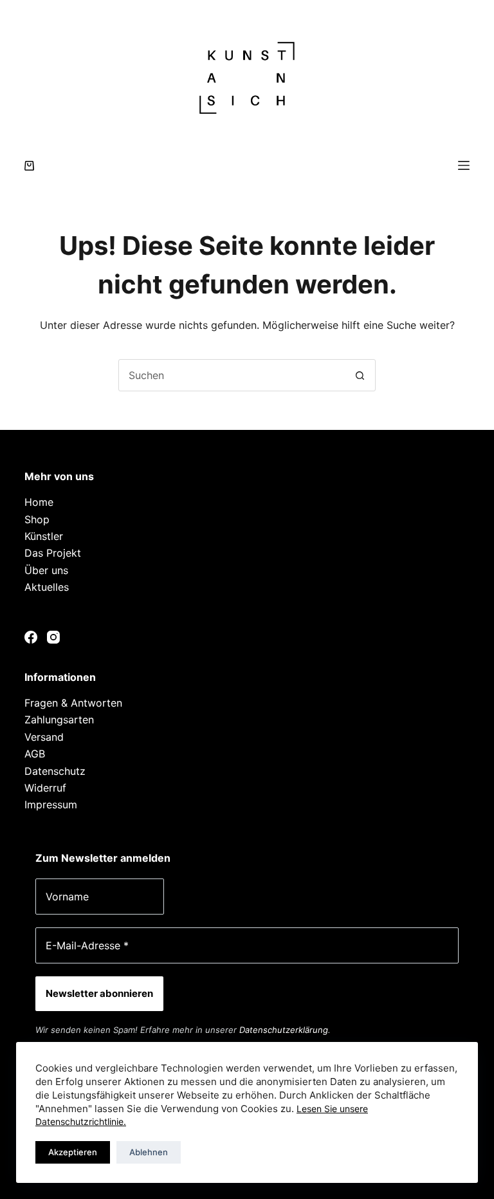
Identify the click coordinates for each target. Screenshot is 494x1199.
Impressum (50, 804)
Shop (37, 519)
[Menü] (464, 165)
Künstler (43, 536)
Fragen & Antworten (73, 702)
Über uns (46, 570)
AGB (34, 753)
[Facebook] (30, 637)
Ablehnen (148, 1152)
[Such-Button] (359, 375)
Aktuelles (46, 587)
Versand (44, 736)
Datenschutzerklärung (283, 1030)
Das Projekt (52, 552)
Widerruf (45, 787)
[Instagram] (53, 637)
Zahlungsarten (59, 719)
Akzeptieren (72, 1152)
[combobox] (231, 375)
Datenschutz (55, 771)
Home (38, 502)
